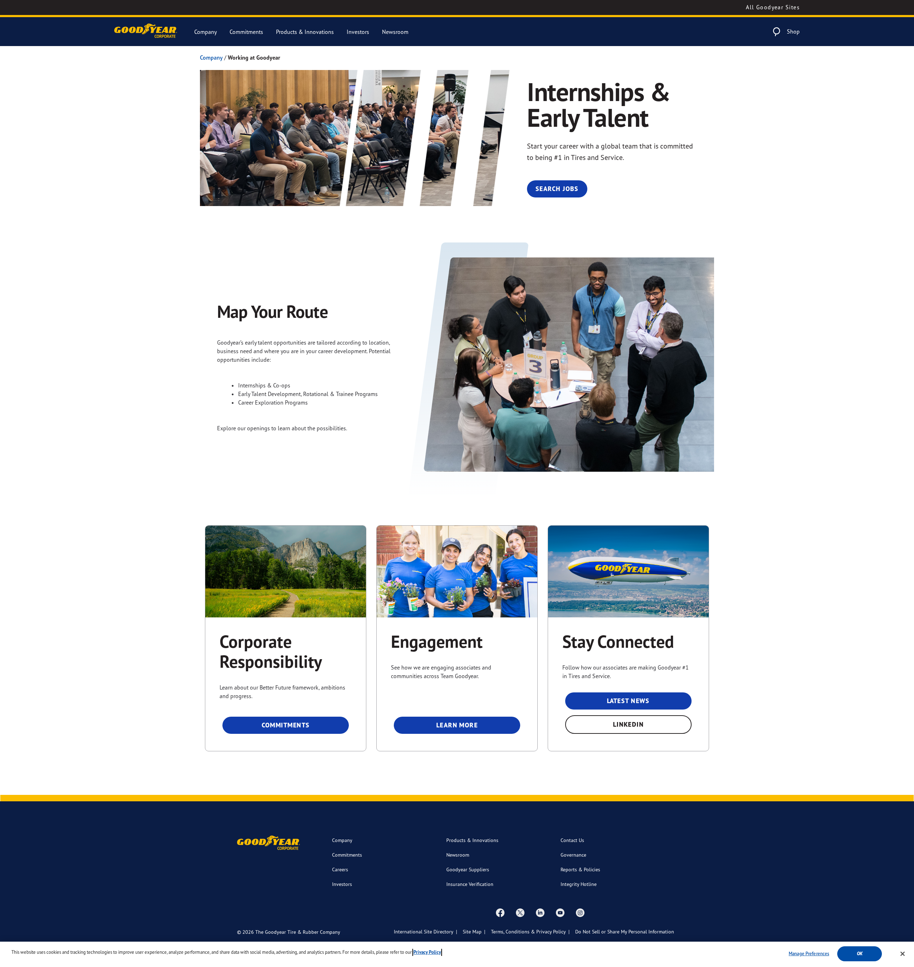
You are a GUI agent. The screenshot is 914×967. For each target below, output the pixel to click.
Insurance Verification (469, 884)
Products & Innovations (305, 31)
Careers (340, 869)
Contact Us (572, 840)
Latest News (628, 701)
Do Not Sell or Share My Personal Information (624, 931)
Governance (573, 855)
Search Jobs (557, 189)
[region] (457, 954)
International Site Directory (423, 931)
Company (205, 31)
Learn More (457, 725)
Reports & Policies (580, 869)
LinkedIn (628, 724)
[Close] (902, 954)
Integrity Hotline (579, 884)
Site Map (472, 931)
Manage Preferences (809, 953)
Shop (793, 31)
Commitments (246, 31)
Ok (860, 954)
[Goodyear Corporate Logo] (145, 32)
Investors (358, 31)
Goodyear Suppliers (467, 869)
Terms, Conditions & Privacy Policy (528, 931)
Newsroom (395, 31)
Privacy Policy (427, 952)
